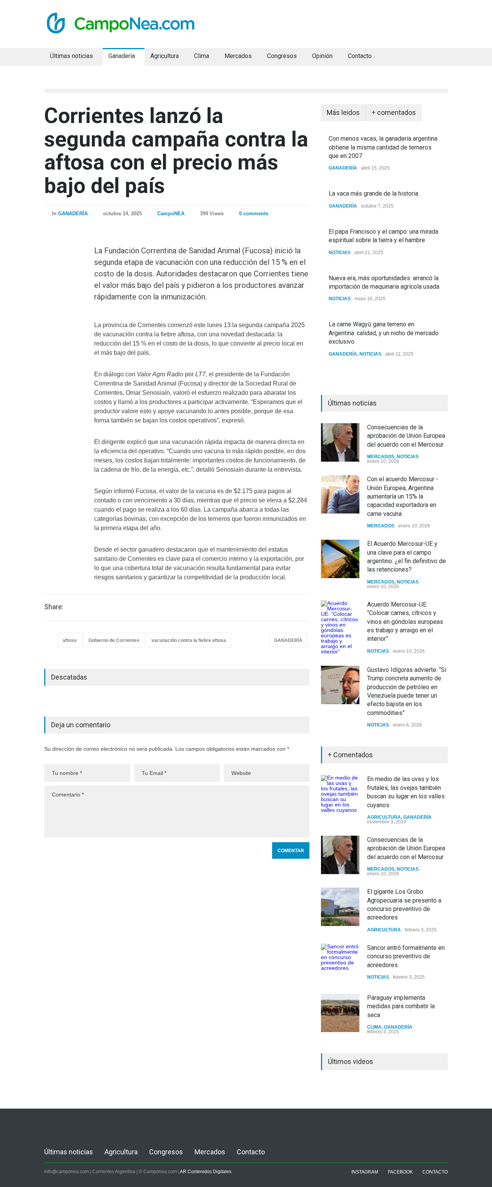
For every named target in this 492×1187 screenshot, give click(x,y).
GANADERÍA (73, 213)
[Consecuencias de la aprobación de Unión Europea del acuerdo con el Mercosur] (340, 442)
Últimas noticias (71, 56)
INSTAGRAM (364, 1172)
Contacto (360, 56)
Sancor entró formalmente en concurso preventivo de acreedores (406, 956)
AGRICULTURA (384, 817)
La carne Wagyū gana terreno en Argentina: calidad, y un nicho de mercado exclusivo (384, 333)
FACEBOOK (400, 1172)
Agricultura (164, 56)
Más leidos (343, 112)
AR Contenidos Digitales (205, 1171)
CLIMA (374, 1027)
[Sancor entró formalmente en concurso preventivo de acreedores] (340, 963)
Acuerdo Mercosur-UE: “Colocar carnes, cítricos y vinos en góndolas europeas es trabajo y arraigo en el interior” (405, 622)
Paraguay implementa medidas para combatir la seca (401, 1006)
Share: (53, 606)
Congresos (282, 56)
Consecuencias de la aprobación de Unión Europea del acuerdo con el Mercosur (406, 436)
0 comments (253, 213)
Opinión (322, 56)
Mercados (238, 56)
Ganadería (121, 56)
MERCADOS (380, 456)
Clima (201, 56)
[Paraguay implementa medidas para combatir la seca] (340, 1013)
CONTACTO (435, 1172)
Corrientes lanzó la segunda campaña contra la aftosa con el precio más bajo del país (176, 150)
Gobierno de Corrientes (114, 640)
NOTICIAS (340, 252)
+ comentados (394, 112)
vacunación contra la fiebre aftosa (188, 640)
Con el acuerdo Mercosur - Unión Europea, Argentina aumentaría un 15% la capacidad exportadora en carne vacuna (402, 496)
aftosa (69, 640)
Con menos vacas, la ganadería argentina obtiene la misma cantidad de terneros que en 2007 (383, 147)
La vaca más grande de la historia (373, 193)
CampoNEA (170, 213)
